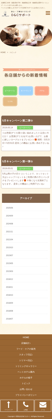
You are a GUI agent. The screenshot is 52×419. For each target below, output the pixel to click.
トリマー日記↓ (26, 360)
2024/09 (9, 216)
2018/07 (9, 319)
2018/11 (9, 287)
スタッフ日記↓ (26, 354)
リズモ (10, 101)
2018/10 (9, 295)
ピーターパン (10, 91)
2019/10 (9, 247)
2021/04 (9, 239)
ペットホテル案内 (26, 372)
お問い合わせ (26, 389)
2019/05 (9, 263)
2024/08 (9, 224)
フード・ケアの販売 (26, 349)
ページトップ (9, 410)
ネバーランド (26, 91)
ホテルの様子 (26, 378)
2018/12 (9, 279)
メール (43, 410)
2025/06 (9, 208)
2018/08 (9, 311)
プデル (42, 91)
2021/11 (9, 231)
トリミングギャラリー (26, 366)
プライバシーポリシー (26, 395)
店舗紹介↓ (26, 343)
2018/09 (9, 303)
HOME (3, 52)
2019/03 (9, 271)
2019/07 (9, 255)
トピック (26, 383)
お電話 (26, 410)
